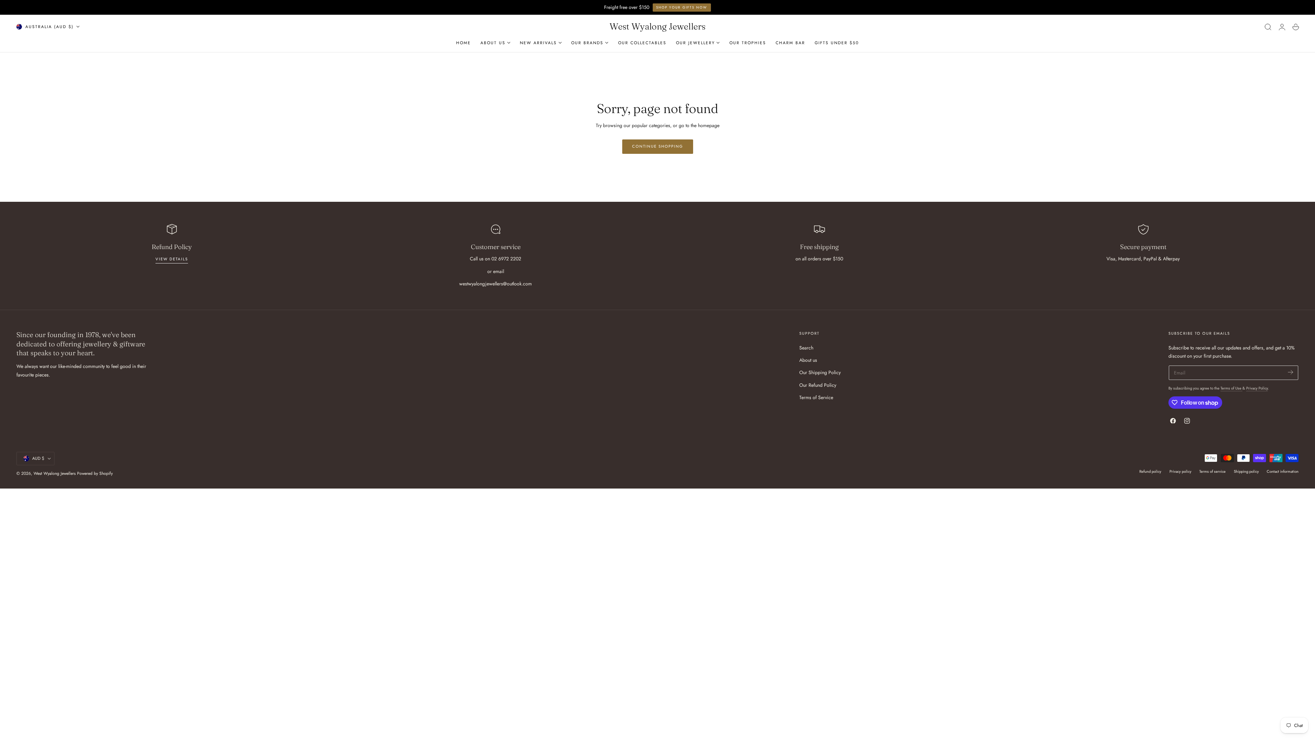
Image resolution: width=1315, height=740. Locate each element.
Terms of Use (1231, 388)
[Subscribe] (1290, 372)
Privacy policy (1180, 471)
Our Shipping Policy (820, 372)
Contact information (1283, 471)
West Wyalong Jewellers (55, 473)
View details (171, 259)
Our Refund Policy (817, 384)
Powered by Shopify (95, 473)
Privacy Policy (1257, 388)
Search (806, 347)
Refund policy (1150, 471)
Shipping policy (1246, 471)
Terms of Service (816, 397)
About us (808, 360)
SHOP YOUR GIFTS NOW (681, 7)
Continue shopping (657, 146)
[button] (1268, 27)
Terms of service (1212, 471)
